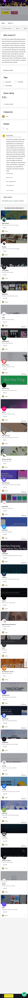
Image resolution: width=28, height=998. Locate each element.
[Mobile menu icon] (1, 2)
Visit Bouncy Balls (8, 70)
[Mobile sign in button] (23, 2)
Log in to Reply (9, 190)
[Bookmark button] (25, 302)
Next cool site (8, 996)
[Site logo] (8, 2)
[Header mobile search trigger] (26, 2)
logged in (11, 201)
